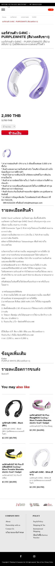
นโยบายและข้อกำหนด (15, 532)
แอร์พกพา (13, 17)
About (8, 521)
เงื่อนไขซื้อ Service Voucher (40, 536)
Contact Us (10, 529)
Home (4, 17)
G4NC (34, 17)
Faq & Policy (38, 521)
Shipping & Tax (39, 525)
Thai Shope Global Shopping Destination (27, 9)
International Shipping (38, 530)
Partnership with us (13, 525)
